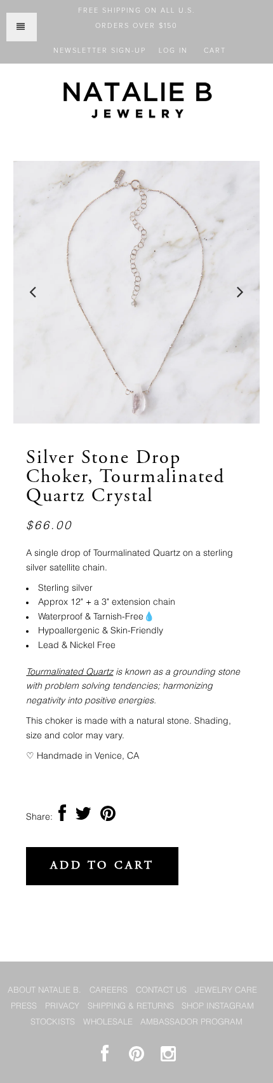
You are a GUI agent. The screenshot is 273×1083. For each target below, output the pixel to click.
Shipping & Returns (131, 1006)
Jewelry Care (226, 990)
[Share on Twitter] (83, 817)
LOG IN (173, 50)
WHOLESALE (108, 1022)
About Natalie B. (44, 990)
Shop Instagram (218, 1006)
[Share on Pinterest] (108, 817)
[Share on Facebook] (62, 817)
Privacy (62, 1006)
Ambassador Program (191, 1022)
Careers (109, 990)
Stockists (52, 1022)
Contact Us (161, 990)
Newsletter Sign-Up (99, 50)
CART (215, 50)
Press (24, 1006)
